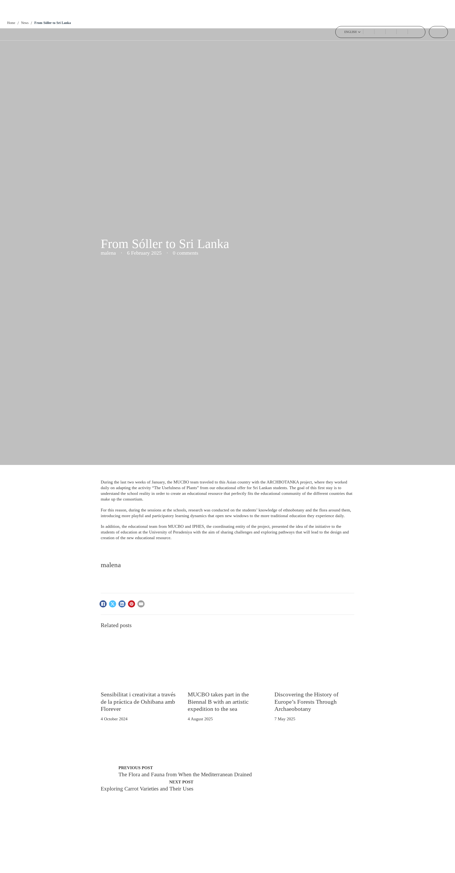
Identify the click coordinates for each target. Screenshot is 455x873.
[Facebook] (103, 603)
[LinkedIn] (122, 603)
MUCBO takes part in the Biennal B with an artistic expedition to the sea (218, 701)
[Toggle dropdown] (359, 32)
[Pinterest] (131, 603)
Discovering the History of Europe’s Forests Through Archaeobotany (306, 701)
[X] (112, 603)
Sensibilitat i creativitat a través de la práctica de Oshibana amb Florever (138, 701)
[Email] (141, 603)
